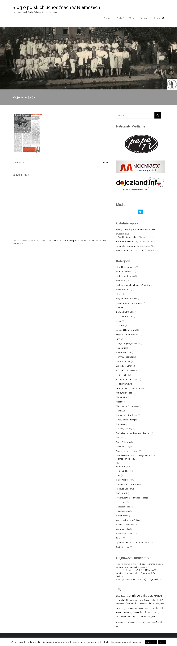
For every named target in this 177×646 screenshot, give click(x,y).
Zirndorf (119, 538)
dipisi (146, 595)
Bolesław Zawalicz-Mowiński (129, 303)
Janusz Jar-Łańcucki (125, 366)
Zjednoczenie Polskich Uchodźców (132, 542)
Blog (118, 294)
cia (141, 596)
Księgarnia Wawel (124, 384)
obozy (158, 604)
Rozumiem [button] (150, 642)
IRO (127, 600)
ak (117, 595)
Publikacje (121, 466)
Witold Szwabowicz (125, 524)
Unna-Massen (122, 511)
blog (137, 595)
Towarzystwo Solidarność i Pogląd (132, 498)
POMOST (120, 437)
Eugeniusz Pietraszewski (127, 334)
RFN (159, 608)
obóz (162, 604)
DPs (151, 596)
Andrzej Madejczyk (125, 276)
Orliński (129, 608)
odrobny (121, 608)
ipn (123, 599)
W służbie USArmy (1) (140, 567)
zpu (158, 621)
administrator (122, 567)
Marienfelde (121, 397)
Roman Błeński (123, 471)
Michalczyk (120, 604)
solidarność (127, 612)
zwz (117, 626)
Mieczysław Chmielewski (127, 406)
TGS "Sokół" (121, 493)
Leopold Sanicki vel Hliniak (128, 388)
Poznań (145, 608)
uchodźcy (143, 612)
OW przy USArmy (124, 428)
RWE (118, 612)
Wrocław (144, 616)
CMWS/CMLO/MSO (125, 312)
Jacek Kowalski (123, 361)
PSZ (154, 609)
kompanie (139, 600)
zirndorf (127, 622)
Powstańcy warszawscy (127, 451)
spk (135, 613)
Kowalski (147, 600)
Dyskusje (120, 325)
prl (150, 608)
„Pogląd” (120, 18)
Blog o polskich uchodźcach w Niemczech (56, 7)
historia (119, 600)
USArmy (156, 613)
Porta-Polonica (123, 442)
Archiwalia (120, 280)
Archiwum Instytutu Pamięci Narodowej (134, 285)
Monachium (132, 603)
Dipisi (118, 321)
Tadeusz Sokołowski (125, 489)
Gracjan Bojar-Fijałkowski (127, 343)
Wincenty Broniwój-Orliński (128, 520)
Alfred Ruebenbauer (125, 267)
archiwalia (122, 596)
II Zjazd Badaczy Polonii (127, 237)
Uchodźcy (121, 502)
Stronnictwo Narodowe (127, 484)
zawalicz (120, 622)
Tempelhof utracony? (126, 246)
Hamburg (120, 348)
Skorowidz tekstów (125, 480)
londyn (160, 600)
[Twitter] (140, 212)
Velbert (119, 617)
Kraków (153, 600)
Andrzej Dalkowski (124, 271)
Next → (107, 162)
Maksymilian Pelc (124, 393)
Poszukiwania (122, 446)
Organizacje (121, 424)
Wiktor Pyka (121, 516)
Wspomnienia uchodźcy (127, 241)
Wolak (136, 616)
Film (118, 339)
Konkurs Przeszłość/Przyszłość (131, 250)
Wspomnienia (122, 529)
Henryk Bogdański (124, 357)
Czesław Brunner (124, 316)
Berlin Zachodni (123, 289)
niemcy (152, 603)
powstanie (137, 608)
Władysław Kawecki (125, 533)
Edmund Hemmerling (126, 330)
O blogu (107, 18)
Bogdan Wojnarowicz (126, 298)
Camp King (121, 307)
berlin (130, 595)
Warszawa (127, 616)
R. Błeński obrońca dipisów (150, 564)
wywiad (153, 616)
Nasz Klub (120, 411)
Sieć (118, 475)
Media (131, 18)
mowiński (143, 604)
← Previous (18, 162)
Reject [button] (162, 642)
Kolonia (131, 600)
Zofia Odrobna (122, 547)
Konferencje (122, 375)
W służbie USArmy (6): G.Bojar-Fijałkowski (145, 579)
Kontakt (157, 18)
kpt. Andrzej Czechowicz (127, 379)
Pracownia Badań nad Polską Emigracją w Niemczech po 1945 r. (135, 457)
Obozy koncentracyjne (126, 420)
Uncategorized (123, 507)
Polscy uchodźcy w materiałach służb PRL (135, 229)
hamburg (158, 596)
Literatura (144, 18)
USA (151, 613)
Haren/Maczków (123, 352)
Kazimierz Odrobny (125, 370)
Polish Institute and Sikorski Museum (133, 433)
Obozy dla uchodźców (126, 415)
